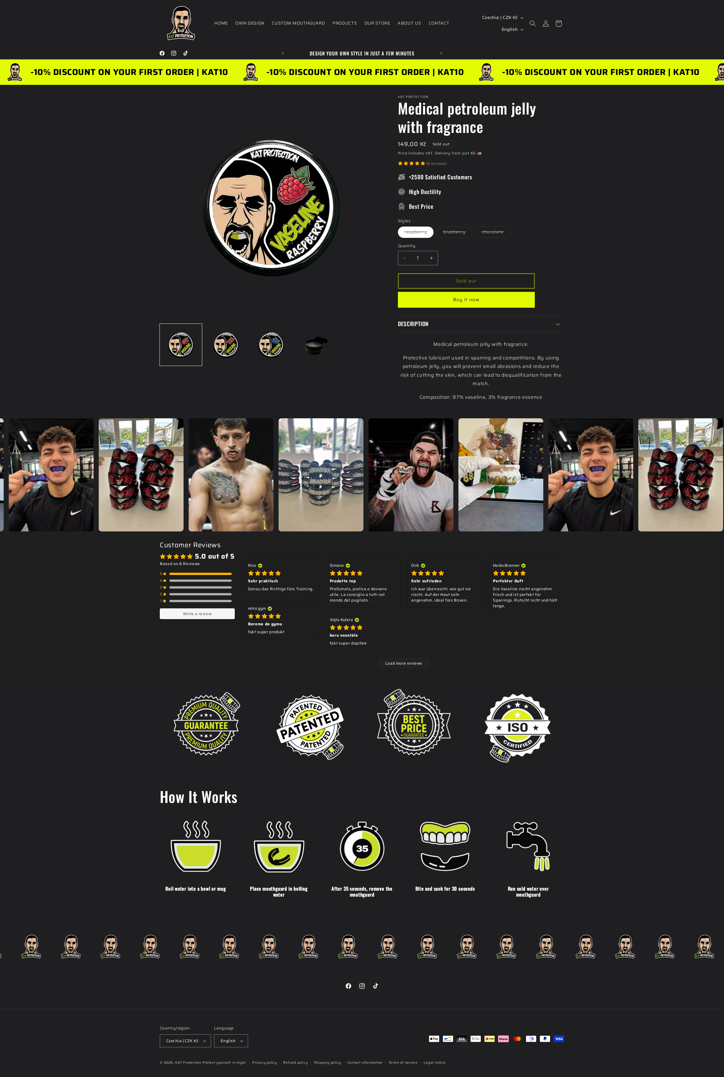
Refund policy (295, 1062)
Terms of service (403, 1062)
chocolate (496, 233)
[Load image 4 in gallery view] (316, 345)
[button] (533, 23)
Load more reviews (403, 663)
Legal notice (434, 1062)
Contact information (365, 1062)
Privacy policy (264, 1062)
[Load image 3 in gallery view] (271, 345)
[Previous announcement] (283, 53)
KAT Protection (188, 1062)
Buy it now (466, 299)
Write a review (197, 614)
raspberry (419, 233)
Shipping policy (327, 1062)
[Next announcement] (441, 53)
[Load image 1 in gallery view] (181, 345)
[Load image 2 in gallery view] (226, 345)
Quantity (407, 246)
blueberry (457, 233)
